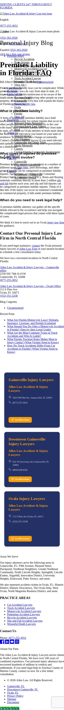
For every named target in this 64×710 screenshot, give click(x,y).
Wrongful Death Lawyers (21, 623)
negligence (18, 117)
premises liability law (23, 103)
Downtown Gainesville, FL (22, 689)
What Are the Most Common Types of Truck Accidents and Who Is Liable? (32, 334)
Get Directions (22, 419)
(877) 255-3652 (9, 25)
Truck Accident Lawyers (21, 607)
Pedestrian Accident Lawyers (23, 614)
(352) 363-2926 (9, 37)
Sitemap (11, 699)
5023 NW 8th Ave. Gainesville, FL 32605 (32, 397)
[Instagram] (17, 642)
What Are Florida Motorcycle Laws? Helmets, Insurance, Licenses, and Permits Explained (33, 321)
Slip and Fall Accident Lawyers (24, 620)
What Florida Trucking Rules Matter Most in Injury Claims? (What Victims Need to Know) (33, 341)
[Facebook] (2, 642)
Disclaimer (13, 702)
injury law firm (55, 222)
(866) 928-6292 (20, 470)
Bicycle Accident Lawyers (22, 617)
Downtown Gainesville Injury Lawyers (27, 441)
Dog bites (22, 167)
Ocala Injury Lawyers (27, 498)
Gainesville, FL (16, 686)
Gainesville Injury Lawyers (31, 380)
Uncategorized (45, 81)
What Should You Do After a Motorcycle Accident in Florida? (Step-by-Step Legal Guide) (35, 328)
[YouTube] (12, 642)
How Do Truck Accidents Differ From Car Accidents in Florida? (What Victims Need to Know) (32, 348)
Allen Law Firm (28, 248)
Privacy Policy (15, 695)
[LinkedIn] (7, 642)
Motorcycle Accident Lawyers (24, 611)
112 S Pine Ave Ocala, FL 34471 (28, 516)
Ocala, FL (12, 692)
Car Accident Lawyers (19, 604)
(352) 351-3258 (9, 295)
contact (36, 245)
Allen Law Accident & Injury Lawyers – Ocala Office (30, 286)
